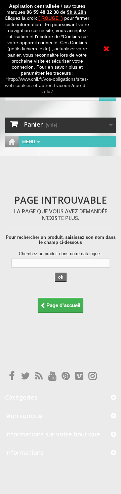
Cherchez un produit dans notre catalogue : (61, 253)
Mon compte (23, 416)
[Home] (11, 141)
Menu (28, 141)
